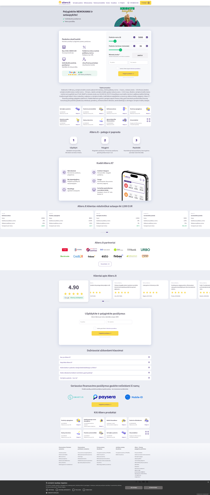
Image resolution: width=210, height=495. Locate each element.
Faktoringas (80, 456)
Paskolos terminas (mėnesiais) (119, 46)
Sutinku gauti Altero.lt (107, 328)
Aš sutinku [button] (134, 487)
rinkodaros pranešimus (135, 68)
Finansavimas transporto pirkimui (85, 452)
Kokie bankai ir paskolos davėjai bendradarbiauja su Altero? (78, 368)
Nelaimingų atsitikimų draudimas (104, 464)
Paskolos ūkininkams (82, 458)
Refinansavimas (88, 3)
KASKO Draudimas (101, 454)
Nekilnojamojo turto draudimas (103, 458)
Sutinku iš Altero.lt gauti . (130, 68)
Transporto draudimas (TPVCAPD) (104, 452)
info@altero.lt (137, 477)
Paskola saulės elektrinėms (64, 460)
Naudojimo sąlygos (139, 456)
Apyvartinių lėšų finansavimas (84, 462)
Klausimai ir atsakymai (139, 468)
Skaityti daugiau (62, 487)
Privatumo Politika (138, 452)
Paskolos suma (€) (115, 37)
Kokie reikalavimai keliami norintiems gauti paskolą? (76, 373)
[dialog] (105, 487)
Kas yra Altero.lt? (65, 357)
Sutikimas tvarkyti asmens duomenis (142, 454)
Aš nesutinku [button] (153, 487)
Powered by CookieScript (203, 494)
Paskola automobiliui (99, 3)
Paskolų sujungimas (63, 458)
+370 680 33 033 (138, 475)
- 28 (105, 264)
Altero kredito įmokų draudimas (141, 462)
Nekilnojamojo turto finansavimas (85, 454)
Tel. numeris (133, 62)
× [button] (208, 482)
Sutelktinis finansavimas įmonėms (85, 460)
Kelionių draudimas (101, 456)
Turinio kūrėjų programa (140, 460)
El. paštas (112, 62)
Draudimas (114, 3)
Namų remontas (62, 462)
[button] (101, 232)
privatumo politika (130, 77)
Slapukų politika (138, 458)
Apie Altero (137, 464)
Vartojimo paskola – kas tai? (68, 378)
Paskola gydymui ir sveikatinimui (65, 464)
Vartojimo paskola (78, 3)
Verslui (108, 3)
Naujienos (137, 466)
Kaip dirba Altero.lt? (66, 362)
